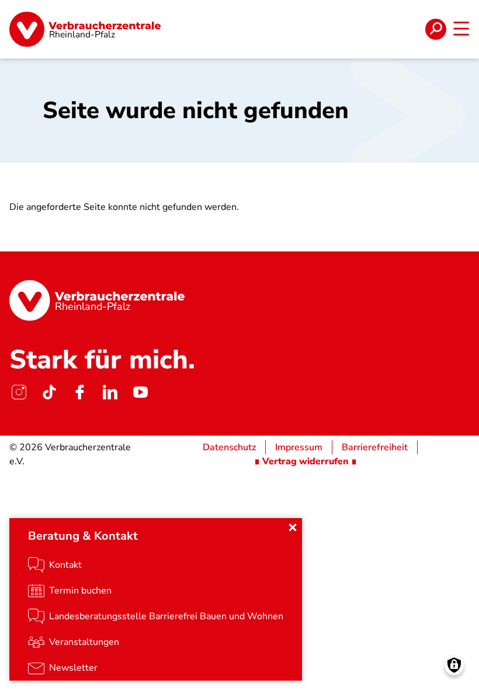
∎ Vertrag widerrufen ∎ (305, 461)
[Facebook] (79, 392)
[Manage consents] (454, 665)
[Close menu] (292, 527)
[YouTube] (140, 392)
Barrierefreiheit (375, 447)
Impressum (298, 447)
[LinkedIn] (110, 392)
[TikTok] (49, 392)
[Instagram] (19, 392)
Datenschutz (229, 447)
